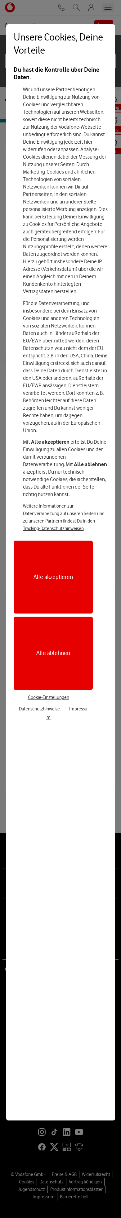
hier (88, 142)
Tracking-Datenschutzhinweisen (53, 528)
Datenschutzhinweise (39, 709)
